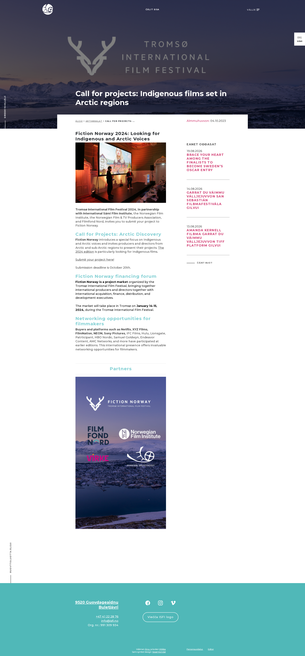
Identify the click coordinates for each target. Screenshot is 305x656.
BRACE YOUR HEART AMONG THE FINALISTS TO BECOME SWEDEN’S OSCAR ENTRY (205, 162)
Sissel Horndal (159, 652)
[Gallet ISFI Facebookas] (147, 603)
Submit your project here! (94, 259)
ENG (300, 37)
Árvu (147, 649)
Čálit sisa (152, 9)
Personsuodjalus (195, 649)
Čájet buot (204, 263)
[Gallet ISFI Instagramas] (160, 603)
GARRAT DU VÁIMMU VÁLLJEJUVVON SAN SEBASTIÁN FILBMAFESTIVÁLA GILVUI (205, 200)
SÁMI (299, 41)
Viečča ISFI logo (160, 617)
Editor (211, 649)
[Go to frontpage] (47, 9)
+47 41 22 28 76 (107, 616)
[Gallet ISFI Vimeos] (173, 603)
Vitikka (162, 649)
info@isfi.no (109, 621)
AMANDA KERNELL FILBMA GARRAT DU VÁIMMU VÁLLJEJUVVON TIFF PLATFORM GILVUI (206, 237)
